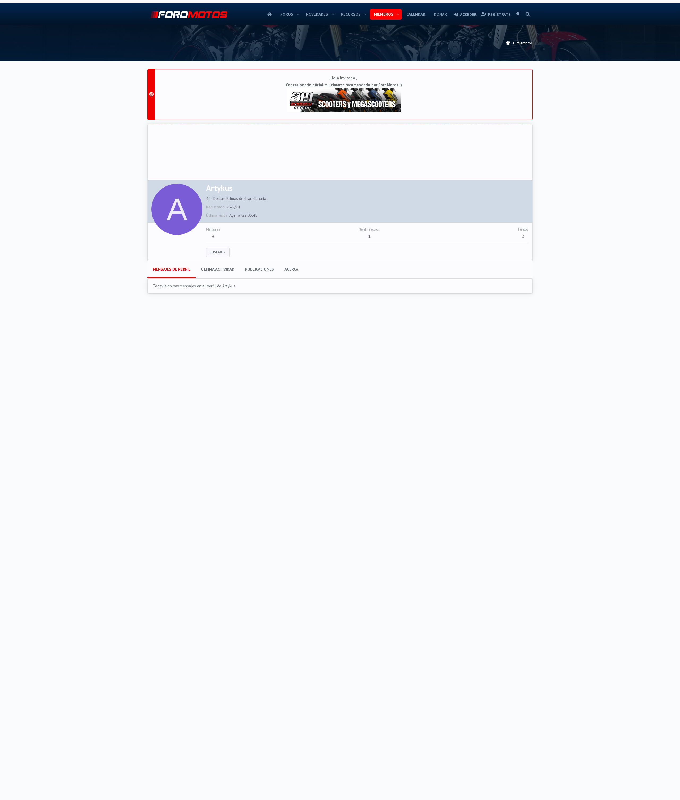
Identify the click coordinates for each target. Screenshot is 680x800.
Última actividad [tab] (218, 269)
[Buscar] (528, 14)
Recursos (351, 14)
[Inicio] (508, 43)
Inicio (270, 14)
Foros (286, 14)
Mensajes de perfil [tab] (171, 269)
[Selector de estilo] (518, 14)
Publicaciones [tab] (259, 269)
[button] (297, 14)
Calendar (415, 14)
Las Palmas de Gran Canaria (242, 198)
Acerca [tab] (291, 269)
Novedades (317, 14)
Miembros (383, 14)
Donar (440, 14)
